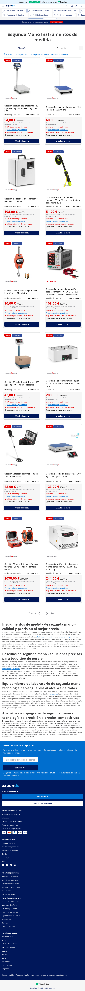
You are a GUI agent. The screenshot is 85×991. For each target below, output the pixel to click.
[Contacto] (72, 6)
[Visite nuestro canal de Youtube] (3, 865)
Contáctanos (42, 796)
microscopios (53, 694)
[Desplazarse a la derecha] (82, 22)
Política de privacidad (50, 773)
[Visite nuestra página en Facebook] (7, 865)
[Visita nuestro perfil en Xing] (15, 865)
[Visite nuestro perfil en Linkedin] (11, 865)
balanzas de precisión (45, 637)
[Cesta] (80, 6)
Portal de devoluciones (42, 803)
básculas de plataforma (11, 669)
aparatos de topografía (67, 637)
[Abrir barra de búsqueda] (67, 6)
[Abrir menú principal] (3, 5)
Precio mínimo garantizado (17, 130)
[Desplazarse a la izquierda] (3, 22)
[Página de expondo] (4, 54)
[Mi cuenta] (76, 6)
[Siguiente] (47, 613)
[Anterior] (39, 613)
